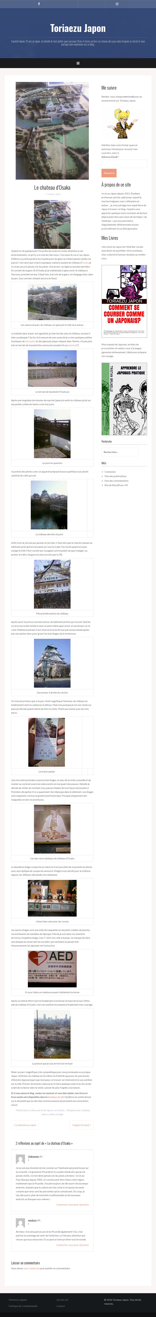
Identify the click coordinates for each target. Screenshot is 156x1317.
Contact (60, 1305)
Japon (44, 1114)
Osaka (85, 262)
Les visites (59, 1110)
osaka (51, 1114)
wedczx (32, 1220)
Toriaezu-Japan (54, 194)
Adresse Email (110, 156)
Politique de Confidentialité (23, 1305)
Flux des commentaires (116, 480)
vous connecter (31, 1268)
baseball (72, 345)
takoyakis (30, 341)
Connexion (110, 471)
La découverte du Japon (40, 1110)
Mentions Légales (18, 1299)
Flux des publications (115, 476)
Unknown (33, 1156)
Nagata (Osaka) (81, 1124)
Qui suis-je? (62, 1299)
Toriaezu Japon (78, 28)
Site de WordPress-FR (116, 485)
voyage (59, 1114)
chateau (86, 1110)
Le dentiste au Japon (25, 1124)
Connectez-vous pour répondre (72, 1204)
